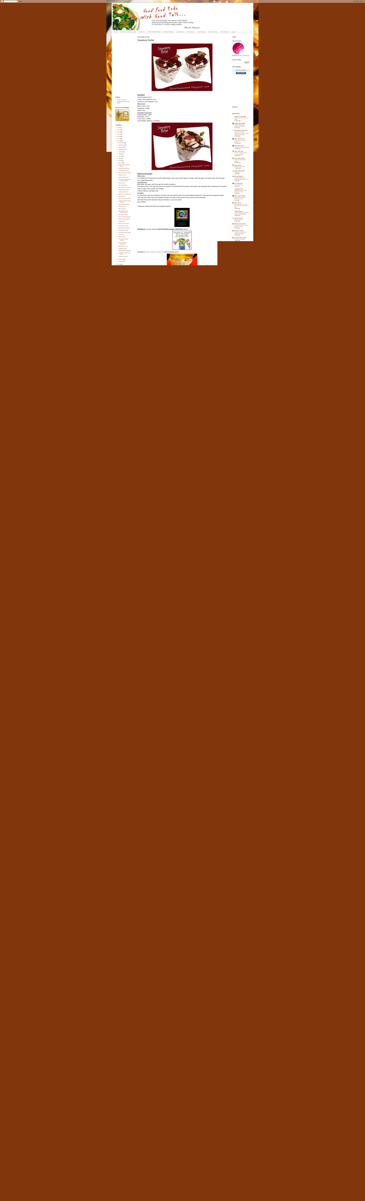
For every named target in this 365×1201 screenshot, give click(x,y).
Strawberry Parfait (123, 256)
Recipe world (237, 955)
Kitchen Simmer (238, 218)
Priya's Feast (238, 647)
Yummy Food (237, 633)
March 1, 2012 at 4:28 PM (148, 366)
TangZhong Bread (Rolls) (240, 757)
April (120, 160)
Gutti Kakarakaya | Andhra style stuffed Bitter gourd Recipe (240, 512)
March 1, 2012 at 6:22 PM (148, 422)
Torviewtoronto (238, 183)
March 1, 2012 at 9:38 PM (148, 474)
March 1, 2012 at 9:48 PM (148, 495)
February (121, 259)
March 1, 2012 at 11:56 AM (148, 314)
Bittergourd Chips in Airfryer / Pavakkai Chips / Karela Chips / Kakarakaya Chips (241, 335)
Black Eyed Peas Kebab (124, 172)
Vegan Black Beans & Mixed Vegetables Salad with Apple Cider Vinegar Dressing (240, 426)
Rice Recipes (225, 32)
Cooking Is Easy (238, 189)
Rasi (143, 509)
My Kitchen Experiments (241, 332)
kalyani (185, 229)
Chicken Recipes (168, 32)
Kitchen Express (238, 920)
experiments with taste (240, 1108)
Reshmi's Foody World (240, 884)
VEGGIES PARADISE (240, 278)
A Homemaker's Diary (240, 237)
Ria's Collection (238, 348)
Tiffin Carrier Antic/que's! (241, 797)
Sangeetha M (145, 588)
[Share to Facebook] (162, 280)
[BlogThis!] (158, 280)
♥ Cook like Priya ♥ (239, 596)
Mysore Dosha (122, 208)
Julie (143, 541)
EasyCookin (237, 377)
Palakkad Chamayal (239, 538)
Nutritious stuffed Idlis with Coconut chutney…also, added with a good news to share (241, 1099)
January (121, 261)
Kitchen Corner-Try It (240, 223)
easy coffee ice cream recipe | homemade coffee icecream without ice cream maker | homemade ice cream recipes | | (241, 409)
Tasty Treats (237, 900)
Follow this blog (240, 73)
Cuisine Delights (238, 822)
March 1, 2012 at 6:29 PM (148, 433)
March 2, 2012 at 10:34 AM (148, 583)
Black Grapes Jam (123, 246)
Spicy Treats (145, 594)
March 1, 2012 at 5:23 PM (148, 375)
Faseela (119, 271)
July (120, 154)
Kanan (143, 371)
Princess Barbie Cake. (239, 984)
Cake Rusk (237, 937)
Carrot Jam (121, 234)
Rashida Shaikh (146, 427)
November (121, 145)
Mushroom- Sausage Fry (124, 194)
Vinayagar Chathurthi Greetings (241, 978)
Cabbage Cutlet (122, 248)
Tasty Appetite (238, 370)
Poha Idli (236, 813)
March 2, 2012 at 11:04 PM (148, 608)
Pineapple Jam (122, 206)
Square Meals (238, 715)
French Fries (121, 183)
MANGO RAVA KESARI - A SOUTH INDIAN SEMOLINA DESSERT (240, 295)
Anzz (143, 328)
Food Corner (237, 761)
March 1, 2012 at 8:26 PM (148, 462)
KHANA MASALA (239, 1104)
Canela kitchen (238, 249)
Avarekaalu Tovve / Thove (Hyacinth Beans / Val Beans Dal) (241, 527)
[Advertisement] (123, 64)
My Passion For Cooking (241, 532)
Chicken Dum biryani (239, 586)
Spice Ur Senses (238, 438)
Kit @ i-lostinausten (147, 300)
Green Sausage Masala (124, 217)
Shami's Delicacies (239, 960)
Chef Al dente (145, 343)
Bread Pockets (237, 492)
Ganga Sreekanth (146, 380)
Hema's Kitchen (238, 573)
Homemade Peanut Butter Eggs (241, 147)
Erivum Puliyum (238, 176)
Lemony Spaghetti (238, 1091)
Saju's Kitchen (238, 1115)
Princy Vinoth (145, 565)
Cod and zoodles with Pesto (240, 471)
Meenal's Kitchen (239, 1018)
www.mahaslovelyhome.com (149, 489)
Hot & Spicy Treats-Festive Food (150, 354)
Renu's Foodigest (239, 1157)
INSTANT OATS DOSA (239, 166)
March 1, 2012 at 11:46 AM (148, 304)
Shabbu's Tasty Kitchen (240, 1005)
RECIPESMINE (238, 889)
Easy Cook (237, 817)
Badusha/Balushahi (238, 539)
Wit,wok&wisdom (239, 1129)
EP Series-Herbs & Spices (157, 548)
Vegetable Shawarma (123, 168)
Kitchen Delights (238, 580)
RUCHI (236, 243)
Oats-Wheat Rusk (122, 214)
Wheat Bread (121, 196)
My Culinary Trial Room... (241, 482)
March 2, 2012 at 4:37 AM (148, 550)
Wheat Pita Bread (122, 185)
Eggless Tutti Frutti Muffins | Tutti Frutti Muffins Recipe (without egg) (240, 567)
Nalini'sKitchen (238, 447)
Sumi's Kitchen (238, 983)
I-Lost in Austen (238, 854)
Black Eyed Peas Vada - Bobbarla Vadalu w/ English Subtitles (240, 616)
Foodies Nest (145, 419)
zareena (144, 319)
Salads (233, 32)
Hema (143, 390)
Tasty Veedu (237, 165)
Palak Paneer (237, 676)
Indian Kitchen (238, 1151)
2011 (118, 264)
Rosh (143, 338)
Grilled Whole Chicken (124, 228)
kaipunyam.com (238, 364)
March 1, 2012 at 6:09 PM (148, 403)
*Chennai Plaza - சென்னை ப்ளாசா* (150, 467)
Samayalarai (237, 524)
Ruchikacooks (238, 706)
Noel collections (238, 829)
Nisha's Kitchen (238, 843)
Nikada (185, 1188)
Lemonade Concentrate (239, 1001)
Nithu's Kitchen (238, 591)
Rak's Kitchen (238, 416)
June (120, 156)
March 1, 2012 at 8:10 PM (148, 448)
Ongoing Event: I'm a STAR (149, 515)
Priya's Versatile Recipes (241, 423)
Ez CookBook (238, 782)
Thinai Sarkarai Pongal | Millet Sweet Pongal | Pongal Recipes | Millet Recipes (241, 485)
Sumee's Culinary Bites (240, 838)
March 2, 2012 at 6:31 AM (148, 559)
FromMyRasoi (238, 860)
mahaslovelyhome (239, 405)
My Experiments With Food (241, 255)
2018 (118, 127)
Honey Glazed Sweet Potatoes (241, 732)
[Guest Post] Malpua (239, 533)
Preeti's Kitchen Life (239, 517)
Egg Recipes (180, 32)
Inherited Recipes (239, 789)
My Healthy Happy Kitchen (241, 550)
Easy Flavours (238, 941)
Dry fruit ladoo (237, 956)
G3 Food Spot (238, 874)
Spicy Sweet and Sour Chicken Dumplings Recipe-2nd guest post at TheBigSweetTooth (241, 792)
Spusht (236, 605)
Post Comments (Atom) (150, 646)
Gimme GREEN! (161, 343)
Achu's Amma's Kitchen (241, 1057)
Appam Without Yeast (123, 204)
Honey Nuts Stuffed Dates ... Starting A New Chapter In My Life (241, 930)
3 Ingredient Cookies (239, 448)
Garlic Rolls (237, 695)
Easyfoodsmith (238, 880)
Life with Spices (238, 355)
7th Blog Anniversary (239, 592)
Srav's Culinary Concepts (241, 914)
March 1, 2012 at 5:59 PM (148, 394)
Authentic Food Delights (240, 399)
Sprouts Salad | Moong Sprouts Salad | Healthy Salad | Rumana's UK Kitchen (241, 441)
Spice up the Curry (239, 138)
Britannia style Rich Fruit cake (241, 314)
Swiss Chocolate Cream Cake (241, 1072)
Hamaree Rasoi (146, 438)
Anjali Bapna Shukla (147, 453)
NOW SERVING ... (239, 1143)
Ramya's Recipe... (239, 621)
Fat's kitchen (237, 694)
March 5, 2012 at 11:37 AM (148, 627)
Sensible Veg (237, 1154)
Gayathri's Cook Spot (240, 116)
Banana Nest (121, 236)
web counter (217, 1184)
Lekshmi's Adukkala (239, 804)
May (120, 158)
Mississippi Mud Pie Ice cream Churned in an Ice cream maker (241, 259)
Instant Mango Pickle (123, 189)
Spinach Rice (237, 916)
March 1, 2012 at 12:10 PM (148, 323)
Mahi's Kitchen (238, 431)
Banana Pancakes (238, 184)
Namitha (144, 532)
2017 (118, 129)
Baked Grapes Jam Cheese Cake (123, 211)
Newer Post (141, 643)
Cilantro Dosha (122, 175)
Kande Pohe (237, 935)
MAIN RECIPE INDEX (154, 32)
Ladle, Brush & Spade (240, 747)
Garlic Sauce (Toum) (123, 223)
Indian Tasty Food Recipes (241, 662)
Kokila (143, 409)
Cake (143, 282)
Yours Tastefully (238, 1096)
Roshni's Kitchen (239, 230)
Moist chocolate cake (239, 244)
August (120, 151)
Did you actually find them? (240, 1125)
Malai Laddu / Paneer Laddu (240, 973)
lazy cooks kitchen (239, 1030)
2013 (118, 138)
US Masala (237, 1159)
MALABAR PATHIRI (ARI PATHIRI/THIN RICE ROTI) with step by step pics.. (240, 1046)
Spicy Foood (237, 585)
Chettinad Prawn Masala (240, 497)
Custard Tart (121, 221)
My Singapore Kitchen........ (241, 313)
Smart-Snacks (238, 1010)
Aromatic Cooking (239, 543)
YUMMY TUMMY (238, 557)
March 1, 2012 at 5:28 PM (148, 384)
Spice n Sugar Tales (239, 640)
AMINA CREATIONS (239, 123)
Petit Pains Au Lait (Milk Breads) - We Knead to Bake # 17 (241, 904)
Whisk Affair (237, 1135)
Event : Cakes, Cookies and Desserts (152, 460)
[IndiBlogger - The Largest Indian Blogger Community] (122, 120)
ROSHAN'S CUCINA (239, 496)
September (122, 149)
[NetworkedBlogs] (241, 70)
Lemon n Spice (238, 461)
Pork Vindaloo (237, 366)
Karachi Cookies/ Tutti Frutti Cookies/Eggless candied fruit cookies (241, 710)
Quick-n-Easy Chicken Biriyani (241, 1131)
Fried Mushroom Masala (124, 232)
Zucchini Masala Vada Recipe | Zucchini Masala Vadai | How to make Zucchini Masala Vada (241, 657)
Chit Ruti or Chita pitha (239, 239)
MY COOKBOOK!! (239, 292)
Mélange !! (237, 1148)
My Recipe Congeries (240, 1051)
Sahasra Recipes (239, 501)
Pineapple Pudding (123, 230)
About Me (142, 32)
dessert (146, 282)
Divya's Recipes (238, 626)
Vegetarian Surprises (240, 1140)
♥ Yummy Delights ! (239, 909)
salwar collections (238, 663)
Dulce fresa (145, 632)
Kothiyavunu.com (239, 667)
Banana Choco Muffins (124, 219)
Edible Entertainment (240, 948)
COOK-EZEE (237, 720)
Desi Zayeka (237, 966)
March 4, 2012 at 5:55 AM (148, 618)
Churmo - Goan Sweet (239, 503)
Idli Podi (236, 1052)
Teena (143, 613)
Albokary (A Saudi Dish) (124, 198)
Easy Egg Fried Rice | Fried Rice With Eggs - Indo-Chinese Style (241, 206)
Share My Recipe (239, 1023)
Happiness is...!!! (238, 172)
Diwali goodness (238, 1019)
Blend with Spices (239, 145)
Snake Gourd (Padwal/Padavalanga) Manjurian (239, 833)
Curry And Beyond (239, 994)
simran (143, 291)
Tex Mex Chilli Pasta (239, 962)
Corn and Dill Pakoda (239, 845)
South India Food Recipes (241, 977)
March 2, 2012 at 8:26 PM (148, 599)
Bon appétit (237, 1090)
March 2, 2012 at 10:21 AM (148, 569)
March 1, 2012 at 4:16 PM (148, 356)
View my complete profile (121, 273)
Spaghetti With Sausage (124, 250)
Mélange (144, 361)
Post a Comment (144, 640)
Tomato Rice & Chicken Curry (241, 910)
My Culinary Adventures (241, 130)
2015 (118, 134)
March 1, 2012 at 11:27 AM (148, 295)
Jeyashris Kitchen (147, 399)
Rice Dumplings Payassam (122, 243)
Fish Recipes (202, 32)
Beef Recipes (191, 32)
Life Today (237, 490)
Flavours (236, 999)
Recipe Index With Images (128, 32)
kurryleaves (237, 307)
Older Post (223, 643)
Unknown (144, 555)
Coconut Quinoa (238, 716)
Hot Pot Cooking (238, 849)
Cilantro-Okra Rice (123, 192)
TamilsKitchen (238, 768)
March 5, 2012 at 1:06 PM (148, 637)
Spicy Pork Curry (238, 219)
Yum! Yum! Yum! (238, 151)
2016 (118, 132)
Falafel (235, 850)
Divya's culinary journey (241, 564)
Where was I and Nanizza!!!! (240, 967)
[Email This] (157, 280)
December (121, 142)
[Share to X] (160, 280)
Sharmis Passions (239, 285)
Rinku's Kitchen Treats (240, 775)
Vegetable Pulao (238, 1038)
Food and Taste (238, 894)
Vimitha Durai (145, 309)
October (121, 147)
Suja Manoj (145, 500)
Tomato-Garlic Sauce (123, 170)
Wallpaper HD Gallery (239, 861)
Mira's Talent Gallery (239, 196)
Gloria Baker (145, 604)
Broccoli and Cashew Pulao (240, 995)
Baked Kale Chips (238, 1077)
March (120, 163)
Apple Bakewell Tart (238, 856)
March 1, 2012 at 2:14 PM (148, 345)
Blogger (196, 1188)
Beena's (236, 318)
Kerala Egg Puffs (238, 818)
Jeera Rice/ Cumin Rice (124, 187)
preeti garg (145, 480)
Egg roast (236, 990)
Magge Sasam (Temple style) (241, 401)
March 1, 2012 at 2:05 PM (148, 333)
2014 (118, 136)
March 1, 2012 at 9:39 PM (148, 484)
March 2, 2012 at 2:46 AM (148, 536)
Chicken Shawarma (123, 177)
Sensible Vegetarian (147, 522)
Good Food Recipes (239, 170)
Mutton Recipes (213, 32)
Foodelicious (237, 680)
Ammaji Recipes (238, 653)
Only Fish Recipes (239, 1063)
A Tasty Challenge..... (240, 1070)
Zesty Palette (238, 1076)
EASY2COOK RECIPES (240, 272)
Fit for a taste (238, 1043)
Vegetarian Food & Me (240, 972)
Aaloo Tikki (236, 581)
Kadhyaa (236, 811)
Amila (143, 350)
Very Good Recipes (245, 55)
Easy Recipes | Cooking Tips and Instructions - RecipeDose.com (240, 729)
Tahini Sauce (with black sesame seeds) (124, 180)
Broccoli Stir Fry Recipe (239, 875)
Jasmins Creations (122, 99)
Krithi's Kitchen (238, 687)
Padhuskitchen (238, 341)
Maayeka (236, 325)
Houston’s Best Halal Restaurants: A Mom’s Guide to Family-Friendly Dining (241, 133)
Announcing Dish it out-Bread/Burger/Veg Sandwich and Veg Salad (159, 420)
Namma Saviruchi (239, 736)
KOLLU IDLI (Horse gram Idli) (241, 274)
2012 (118, 141)
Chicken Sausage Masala (240, 1006)
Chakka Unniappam (239, 308)
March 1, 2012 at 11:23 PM (148, 504)
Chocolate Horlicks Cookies (123, 239)
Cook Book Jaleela (239, 158)
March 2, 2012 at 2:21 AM (148, 517)
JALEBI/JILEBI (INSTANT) (240, 885)
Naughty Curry (238, 1146)
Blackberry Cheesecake (240, 839)
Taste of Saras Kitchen (240, 1137)
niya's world (237, 475)
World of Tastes (238, 988)
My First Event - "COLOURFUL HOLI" (151, 581)
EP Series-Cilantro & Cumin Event (164, 546)
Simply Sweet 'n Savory (240, 927)
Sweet (155, 282)
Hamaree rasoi (238, 300)
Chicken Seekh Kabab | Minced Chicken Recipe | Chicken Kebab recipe (241, 599)
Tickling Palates (238, 211)
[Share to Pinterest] (164, 280)
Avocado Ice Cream (123, 225)
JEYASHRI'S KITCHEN (240, 392)
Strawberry (151, 282)
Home (116, 32)
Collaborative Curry (239, 699)
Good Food (237, 1037)
